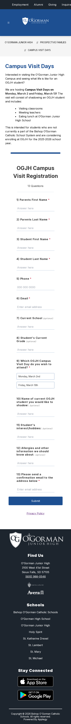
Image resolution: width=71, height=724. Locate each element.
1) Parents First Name (33, 199)
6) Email (23, 298)
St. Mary (35, 651)
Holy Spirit (35, 632)
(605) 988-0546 (35, 576)
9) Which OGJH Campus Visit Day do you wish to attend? (34, 364)
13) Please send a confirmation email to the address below (35, 478)
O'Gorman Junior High (19, 42)
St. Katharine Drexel (35, 638)
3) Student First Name (34, 239)
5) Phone (24, 278)
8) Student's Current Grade (32, 339)
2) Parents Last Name (33, 219)
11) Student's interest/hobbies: (34, 426)
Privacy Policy (35, 513)
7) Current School (35, 318)
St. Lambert (35, 645)
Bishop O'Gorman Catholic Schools (35, 612)
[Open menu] (8, 23)
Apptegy (42, 719)
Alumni (38, 4)
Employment (20, 4)
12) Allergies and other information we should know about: (33, 451)
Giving (52, 4)
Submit (35, 501)
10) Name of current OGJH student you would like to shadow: (35, 402)
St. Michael (35, 658)
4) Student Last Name (33, 259)
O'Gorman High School (35, 618)
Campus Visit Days (39, 50)
